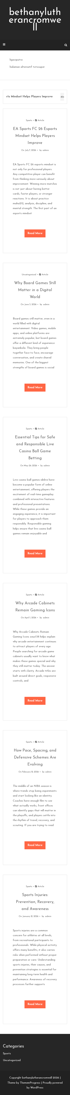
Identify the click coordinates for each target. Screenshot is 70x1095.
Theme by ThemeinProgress (23, 1082)
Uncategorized (29, 275)
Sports (29, 120)
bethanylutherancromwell (35, 20)
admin (46, 150)
